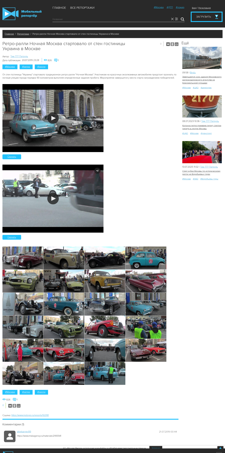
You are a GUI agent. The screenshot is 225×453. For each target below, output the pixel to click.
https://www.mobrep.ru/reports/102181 (30, 415)
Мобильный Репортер (21, 13)
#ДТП (170, 7)
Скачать (12, 156)
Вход (194, 8)
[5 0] (202, 58)
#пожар (180, 7)
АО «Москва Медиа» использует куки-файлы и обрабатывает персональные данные (104, 448)
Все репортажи (82, 8)
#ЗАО (195, 179)
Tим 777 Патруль (19, 56)
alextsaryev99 (24, 431)
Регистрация (204, 8)
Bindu (193, 72)
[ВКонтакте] (168, 44)
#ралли (41, 66)
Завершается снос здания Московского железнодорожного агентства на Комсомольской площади (201, 80)
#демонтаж (206, 87)
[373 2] (202, 107)
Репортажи (23, 33)
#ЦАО (196, 87)
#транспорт (206, 133)
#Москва (159, 7)
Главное (59, 8)
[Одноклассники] (172, 44)
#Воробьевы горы (209, 179)
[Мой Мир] (176, 44)
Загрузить (203, 16)
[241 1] (202, 152)
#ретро (26, 66)
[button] (53, 118)
